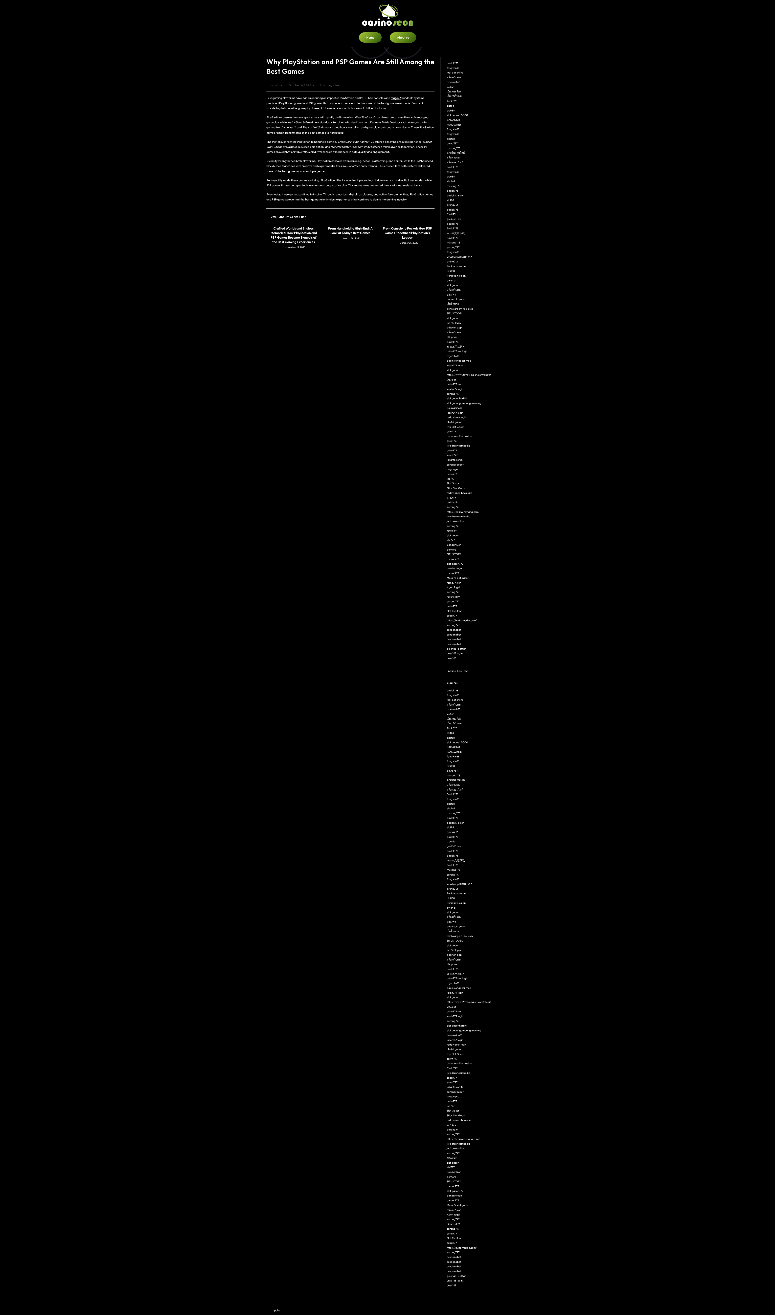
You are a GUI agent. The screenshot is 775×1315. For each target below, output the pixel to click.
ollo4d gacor (454, 422)
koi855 (450, 86)
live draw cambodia (458, 445)
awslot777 (453, 559)
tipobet (277, 1310)
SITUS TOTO (454, 554)
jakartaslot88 (455, 459)
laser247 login (455, 412)
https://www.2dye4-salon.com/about (469, 374)
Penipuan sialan (456, 266)
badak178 (452, 63)
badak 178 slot (455, 195)
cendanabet (454, 629)
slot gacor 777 (455, 563)
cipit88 (451, 110)
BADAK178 (453, 119)
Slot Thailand (454, 610)
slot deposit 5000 (457, 115)
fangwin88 (453, 67)
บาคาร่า (451, 294)
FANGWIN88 (454, 124)
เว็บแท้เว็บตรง (454, 96)
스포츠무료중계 (456, 346)
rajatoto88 (453, 356)
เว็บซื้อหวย (453, 304)
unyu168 (451, 658)
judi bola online (455, 521)
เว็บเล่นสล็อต (454, 91)
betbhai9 (452, 502)
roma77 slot (454, 582)
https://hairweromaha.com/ (463, 511)
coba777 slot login (457, 351)
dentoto (451, 549)
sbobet (451, 181)
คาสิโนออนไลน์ (456, 152)
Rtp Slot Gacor (455, 426)
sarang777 (453, 247)
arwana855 (453, 82)
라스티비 (452, 497)
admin (275, 85)
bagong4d (453, 469)
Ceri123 (451, 214)
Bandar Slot (454, 544)
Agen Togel (453, 587)
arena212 (452, 204)
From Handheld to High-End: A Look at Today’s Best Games (350, 230)
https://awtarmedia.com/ (462, 620)
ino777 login (454, 322)
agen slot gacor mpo (459, 360)
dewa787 (452, 143)
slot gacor (453, 285)
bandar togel (454, 568)
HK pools (452, 337)
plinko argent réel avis (460, 308)
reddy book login (456, 417)
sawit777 (452, 431)
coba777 (452, 450)
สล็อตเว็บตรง (454, 77)
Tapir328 (452, 101)
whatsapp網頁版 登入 (460, 256)
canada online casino (459, 436)
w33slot (451, 379)
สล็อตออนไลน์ (455, 162)
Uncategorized (330, 85)
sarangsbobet (455, 464)
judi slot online (455, 72)
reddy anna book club (459, 492)
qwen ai (451, 280)
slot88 (450, 105)
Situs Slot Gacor (456, 488)
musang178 (453, 148)
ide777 (451, 540)
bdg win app (454, 327)
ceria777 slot (454, 384)
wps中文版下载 (456, 233)
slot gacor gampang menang (464, 403)
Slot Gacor (453, 483)
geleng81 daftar (456, 648)
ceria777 (452, 474)
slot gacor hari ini (457, 398)
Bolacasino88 (454, 407)
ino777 (451, 478)
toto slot (452, 530)
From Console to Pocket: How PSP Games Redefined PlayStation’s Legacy (407, 232)
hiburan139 (453, 596)
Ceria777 (452, 441)
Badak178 (452, 167)
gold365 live (454, 218)
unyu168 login (455, 653)
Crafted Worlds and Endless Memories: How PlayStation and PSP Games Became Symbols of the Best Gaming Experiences (293, 235)
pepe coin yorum (456, 299)
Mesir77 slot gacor (457, 577)
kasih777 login (455, 365)
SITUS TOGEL (455, 313)
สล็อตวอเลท (454, 157)
